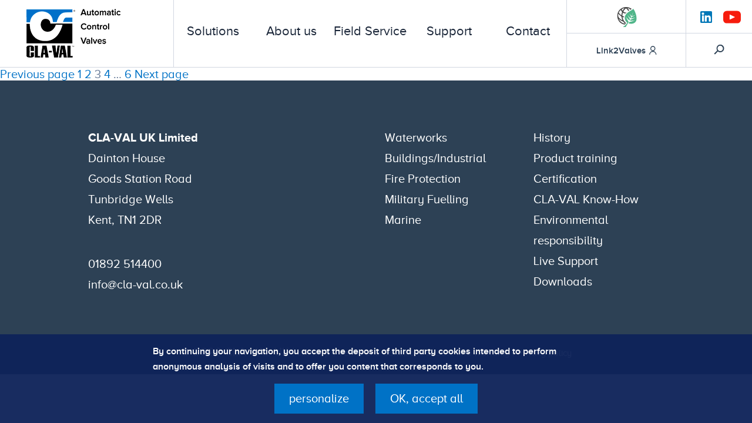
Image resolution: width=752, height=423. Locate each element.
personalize (319, 398)
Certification (565, 178)
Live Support (565, 260)
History (551, 137)
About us (291, 31)
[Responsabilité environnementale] (627, 16)
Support (449, 31)
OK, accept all (426, 398)
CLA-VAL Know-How (586, 199)
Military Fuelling (427, 199)
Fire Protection (423, 178)
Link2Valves (621, 50)
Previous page (37, 74)
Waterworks (416, 137)
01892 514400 (125, 263)
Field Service (370, 31)
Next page (162, 74)
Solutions (213, 31)
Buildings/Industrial (435, 158)
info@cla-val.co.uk (135, 284)
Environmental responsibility (570, 230)
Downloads (562, 281)
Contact (528, 31)
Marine (403, 219)
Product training (575, 158)
